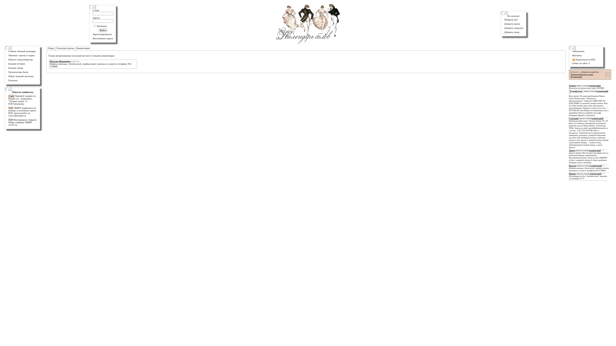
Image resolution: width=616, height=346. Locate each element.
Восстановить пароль (103, 38)
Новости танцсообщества (20, 59)
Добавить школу (512, 24)
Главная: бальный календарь (22, 51)
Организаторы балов (18, 72)
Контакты (577, 55)
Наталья (572, 166)
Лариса (572, 150)
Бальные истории (16, 64)
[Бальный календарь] (308, 43)
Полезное (12, 80)
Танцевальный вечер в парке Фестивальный (581, 75)
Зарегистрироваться (102, 34)
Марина (572, 174)
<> (588, 104)
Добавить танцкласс (514, 28)
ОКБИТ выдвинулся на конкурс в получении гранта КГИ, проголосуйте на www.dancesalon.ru (22, 112)
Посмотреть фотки (65, 48)
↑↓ (607, 74)
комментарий (595, 86)
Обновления (578, 51)
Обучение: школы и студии (21, 55)
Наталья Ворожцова (60, 61)
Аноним (572, 86)
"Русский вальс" (576, 91)
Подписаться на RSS (585, 59)
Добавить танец (511, 32)
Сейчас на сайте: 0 (581, 63)
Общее (51, 48)
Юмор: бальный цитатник (21, 76)
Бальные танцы (15, 68)
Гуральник (574, 118)
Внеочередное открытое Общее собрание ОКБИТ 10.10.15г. (22, 122)
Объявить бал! (511, 20)
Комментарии (83, 48)
